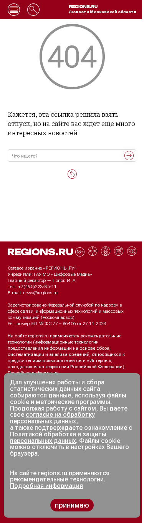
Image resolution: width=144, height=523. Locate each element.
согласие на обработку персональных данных (52, 418)
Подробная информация (33, 372)
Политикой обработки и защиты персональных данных (58, 437)
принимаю (72, 505)
